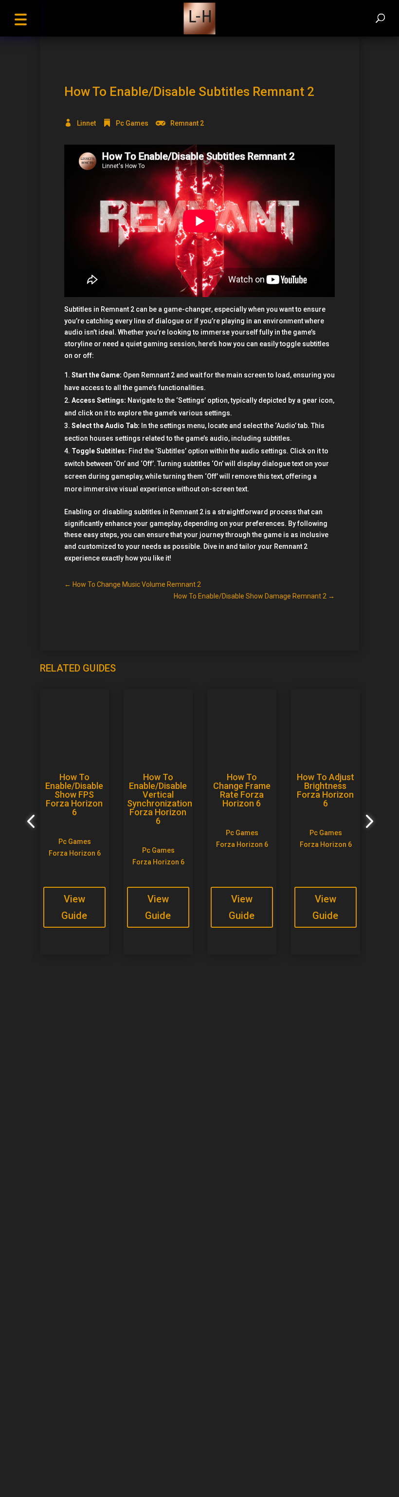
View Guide (74, 907)
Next (366, 821)
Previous (32, 821)
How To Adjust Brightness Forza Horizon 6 (325, 790)
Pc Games (132, 123)
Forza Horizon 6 (75, 853)
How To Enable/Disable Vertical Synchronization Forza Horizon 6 (159, 799)
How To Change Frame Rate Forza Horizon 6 (242, 790)
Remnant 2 (187, 123)
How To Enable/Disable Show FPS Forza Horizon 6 (74, 794)
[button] (20, 18)
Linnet (86, 123)
